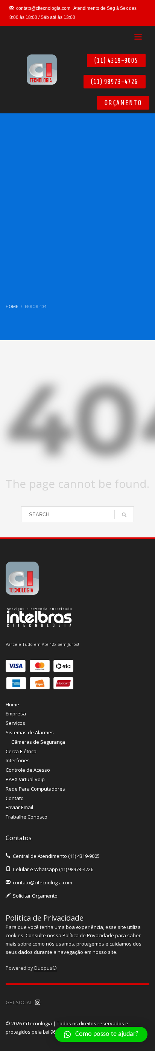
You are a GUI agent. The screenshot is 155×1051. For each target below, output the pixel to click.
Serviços (15, 723)
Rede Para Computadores (35, 788)
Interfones (18, 760)
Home (12, 704)
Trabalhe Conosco (26, 816)
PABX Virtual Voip (25, 779)
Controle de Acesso (28, 769)
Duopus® (45, 967)
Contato (15, 798)
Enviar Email (19, 807)
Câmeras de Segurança (38, 741)
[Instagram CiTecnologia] (37, 1002)
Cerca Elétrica (21, 751)
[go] (124, 515)
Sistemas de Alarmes (30, 732)
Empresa (16, 713)
